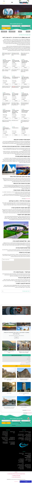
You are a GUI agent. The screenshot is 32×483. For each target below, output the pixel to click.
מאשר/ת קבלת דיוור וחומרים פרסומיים (25, 364)
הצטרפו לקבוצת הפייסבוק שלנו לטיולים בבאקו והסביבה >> (16, 473)
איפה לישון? (8, 430)
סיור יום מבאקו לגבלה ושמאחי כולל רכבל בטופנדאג (9, 352)
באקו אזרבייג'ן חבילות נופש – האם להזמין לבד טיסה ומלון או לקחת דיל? (5, 439)
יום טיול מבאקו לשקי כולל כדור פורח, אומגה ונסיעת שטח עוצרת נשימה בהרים (27, 466)
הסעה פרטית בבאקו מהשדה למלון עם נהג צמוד (21, 435)
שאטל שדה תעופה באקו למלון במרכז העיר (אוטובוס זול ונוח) (27, 435)
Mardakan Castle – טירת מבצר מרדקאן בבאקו (24, 393)
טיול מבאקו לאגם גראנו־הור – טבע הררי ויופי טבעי (28, 460)
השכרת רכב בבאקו (9, 393)
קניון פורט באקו (21, 431)
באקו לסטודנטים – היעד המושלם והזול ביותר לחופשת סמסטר (12, 438)
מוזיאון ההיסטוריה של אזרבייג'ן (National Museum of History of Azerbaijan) (24, 352)
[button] (12, 2)
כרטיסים (24, 451)
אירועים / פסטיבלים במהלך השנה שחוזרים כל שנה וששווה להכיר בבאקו (28, 439)
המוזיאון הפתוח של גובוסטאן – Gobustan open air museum (9, 379)
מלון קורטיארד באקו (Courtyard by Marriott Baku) (12, 443)
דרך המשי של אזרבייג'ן (24, 407)
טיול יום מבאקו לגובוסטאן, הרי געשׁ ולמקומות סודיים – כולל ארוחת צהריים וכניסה (21, 461)
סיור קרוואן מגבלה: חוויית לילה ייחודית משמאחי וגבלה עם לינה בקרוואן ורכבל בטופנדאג (5, 434)
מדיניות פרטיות (16, 481)
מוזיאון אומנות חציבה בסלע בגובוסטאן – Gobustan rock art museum (24, 379)
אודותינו (16, 472)
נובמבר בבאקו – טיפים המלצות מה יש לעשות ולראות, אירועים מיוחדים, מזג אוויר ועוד (9, 408)
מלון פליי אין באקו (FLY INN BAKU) (5, 442)
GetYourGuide (28, 198)
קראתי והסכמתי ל (25, 362)
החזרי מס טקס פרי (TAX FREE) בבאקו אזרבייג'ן (21, 438)
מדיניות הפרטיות (23, 362)
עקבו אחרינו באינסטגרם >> (16, 475)
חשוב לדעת (24, 430)
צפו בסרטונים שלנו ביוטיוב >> (16, 477)
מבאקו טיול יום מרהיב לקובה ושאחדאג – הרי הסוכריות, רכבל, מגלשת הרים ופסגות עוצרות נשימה (20, 466)
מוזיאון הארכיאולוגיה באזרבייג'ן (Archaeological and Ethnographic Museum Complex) (28, 455)
